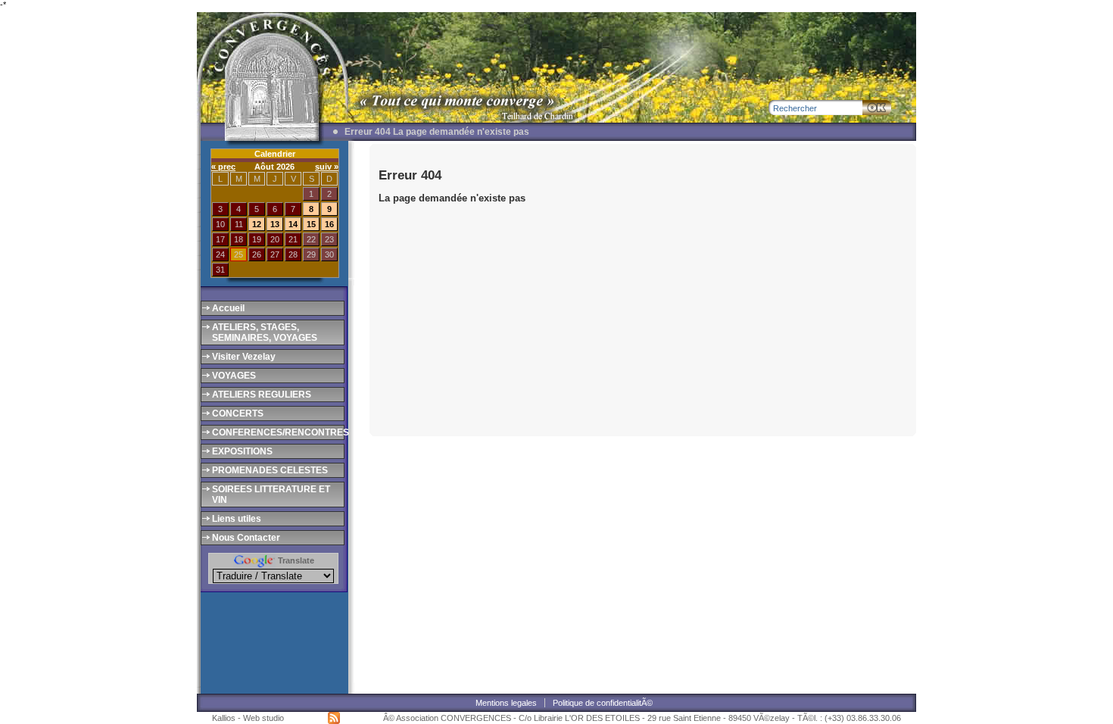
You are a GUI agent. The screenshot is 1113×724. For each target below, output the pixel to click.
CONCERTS (237, 413)
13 (274, 224)
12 (256, 224)
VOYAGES (234, 375)
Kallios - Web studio (248, 717)
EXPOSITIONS (242, 451)
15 (311, 224)
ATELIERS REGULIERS (261, 394)
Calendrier (274, 153)
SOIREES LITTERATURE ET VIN (271, 494)
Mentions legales (506, 702)
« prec (223, 166)
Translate (295, 560)
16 (329, 224)
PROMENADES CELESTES (270, 470)
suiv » (326, 166)
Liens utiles (236, 518)
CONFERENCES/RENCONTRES (277, 432)
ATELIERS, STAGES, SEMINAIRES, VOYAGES (264, 332)
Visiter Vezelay (244, 356)
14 (293, 224)
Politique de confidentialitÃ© (603, 702)
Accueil (228, 308)
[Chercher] (876, 107)
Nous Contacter (246, 537)
